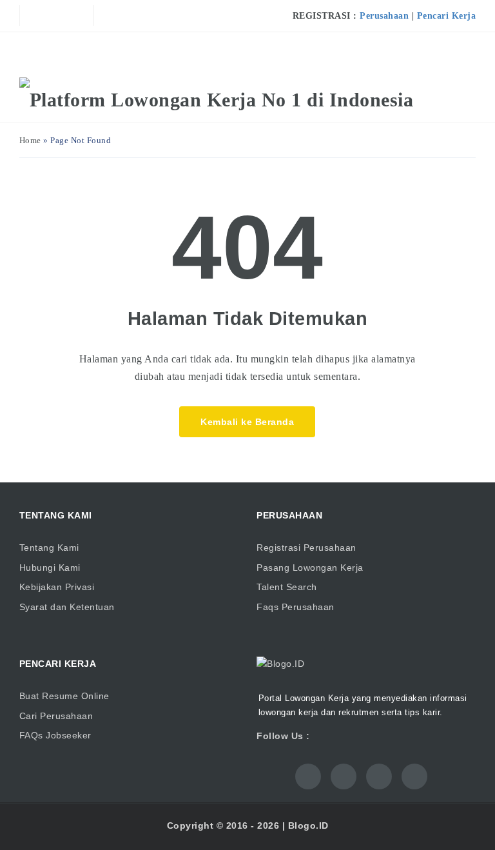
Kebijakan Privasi (57, 587)
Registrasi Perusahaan (306, 547)
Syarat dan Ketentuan (67, 607)
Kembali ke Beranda (247, 422)
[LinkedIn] (66, 15)
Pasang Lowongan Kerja (310, 567)
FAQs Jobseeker (55, 735)
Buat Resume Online (64, 696)
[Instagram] (84, 15)
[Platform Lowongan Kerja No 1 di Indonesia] (216, 100)
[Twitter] (47, 15)
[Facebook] (29, 15)
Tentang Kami (49, 547)
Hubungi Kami (50, 567)
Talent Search (287, 587)
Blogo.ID (308, 825)
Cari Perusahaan (56, 716)
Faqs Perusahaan (296, 607)
